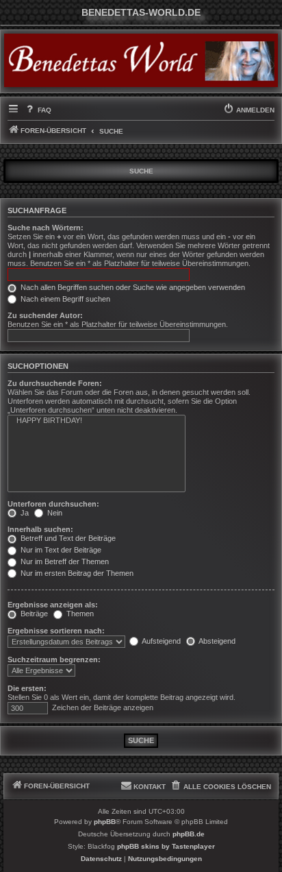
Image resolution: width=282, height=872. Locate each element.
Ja (23, 513)
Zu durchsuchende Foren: (55, 383)
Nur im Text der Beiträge (59, 550)
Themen (79, 613)
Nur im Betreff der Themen (63, 561)
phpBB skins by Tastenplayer (166, 846)
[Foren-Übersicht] (141, 60)
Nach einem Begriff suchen (64, 299)
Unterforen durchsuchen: (53, 504)
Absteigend (216, 641)
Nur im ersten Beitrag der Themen (75, 573)
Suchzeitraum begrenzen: (54, 659)
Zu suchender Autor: (45, 315)
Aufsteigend (160, 641)
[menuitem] (37, 110)
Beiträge (33, 613)
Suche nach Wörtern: (46, 227)
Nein (53, 513)
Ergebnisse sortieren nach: (56, 631)
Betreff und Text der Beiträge (67, 538)
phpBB (105, 821)
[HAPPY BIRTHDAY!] (96, 421)
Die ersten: (27, 688)
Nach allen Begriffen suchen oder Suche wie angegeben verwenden (131, 287)
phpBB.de (188, 834)
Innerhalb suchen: (40, 529)
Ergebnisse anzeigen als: (53, 605)
